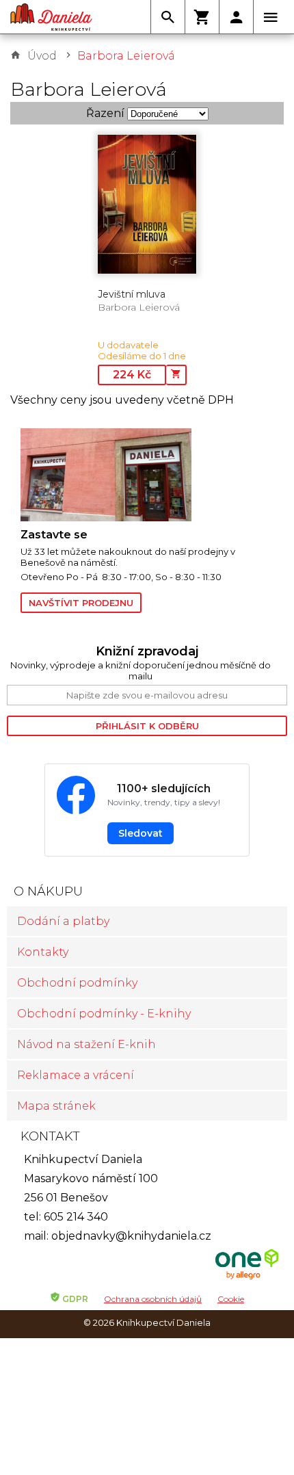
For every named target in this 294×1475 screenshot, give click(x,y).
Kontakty (42, 951)
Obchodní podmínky (77, 982)
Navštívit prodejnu (81, 602)
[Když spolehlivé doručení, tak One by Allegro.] (246, 1278)
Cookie (230, 1299)
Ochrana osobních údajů (153, 1299)
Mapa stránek (56, 1105)
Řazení (105, 113)
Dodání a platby (63, 921)
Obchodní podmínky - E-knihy (104, 1013)
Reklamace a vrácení (75, 1075)
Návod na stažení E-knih (86, 1044)
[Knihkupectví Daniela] (51, 17)
